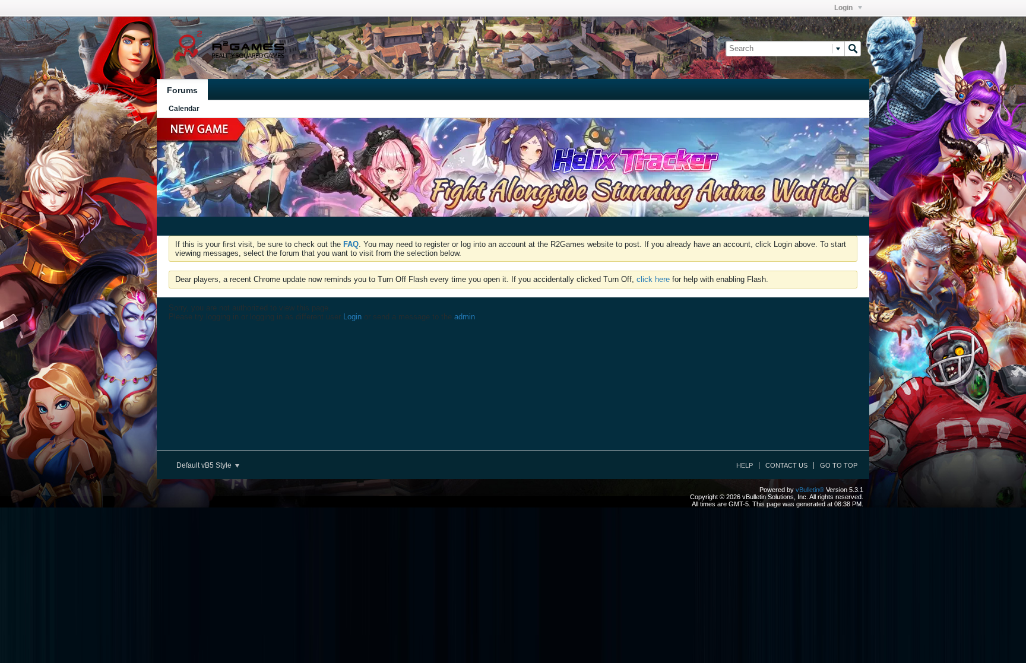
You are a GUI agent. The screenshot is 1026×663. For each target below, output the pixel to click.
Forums (182, 90)
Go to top (838, 465)
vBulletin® (810, 489)
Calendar (184, 108)
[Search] (852, 48)
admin (464, 316)
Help (744, 465)
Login (844, 8)
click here (653, 279)
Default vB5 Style (204, 465)
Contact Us (786, 465)
